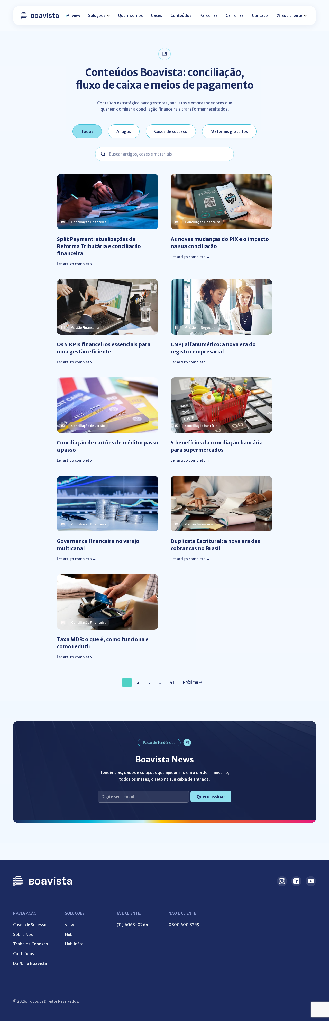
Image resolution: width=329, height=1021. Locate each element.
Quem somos (130, 15)
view (76, 15)
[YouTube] (311, 881)
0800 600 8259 (184, 924)
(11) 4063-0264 (132, 924)
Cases (156, 15)
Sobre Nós (23, 934)
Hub (69, 934)
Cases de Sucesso (30, 924)
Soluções (96, 15)
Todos (87, 131)
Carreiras (235, 15)
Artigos (123, 131)
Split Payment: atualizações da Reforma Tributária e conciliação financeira (99, 246)
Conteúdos (180, 15)
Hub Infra (74, 943)
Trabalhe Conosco (30, 943)
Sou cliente (291, 15)
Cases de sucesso (170, 131)
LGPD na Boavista (30, 963)
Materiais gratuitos (229, 131)
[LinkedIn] (296, 881)
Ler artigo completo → (76, 264)
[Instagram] (282, 881)
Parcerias (209, 15)
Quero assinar (211, 796)
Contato (260, 15)
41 (172, 682)
